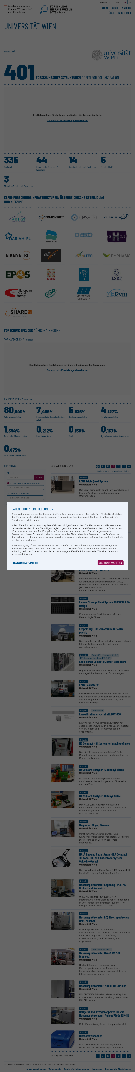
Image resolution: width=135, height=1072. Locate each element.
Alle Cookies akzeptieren (110, 562)
